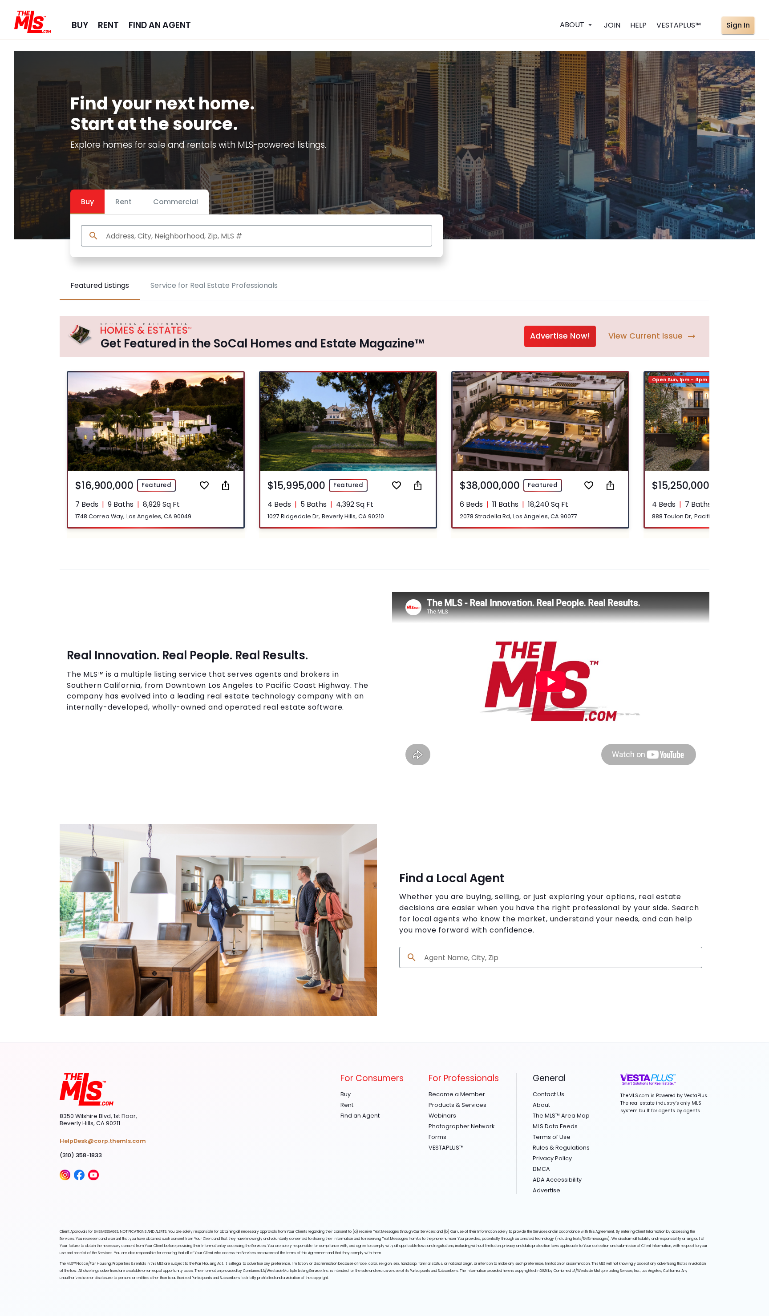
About (541, 1105)
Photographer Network (461, 1126)
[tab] (100, 285)
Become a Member (457, 1094)
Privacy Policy (552, 1158)
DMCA (541, 1169)
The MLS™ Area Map (561, 1115)
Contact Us (548, 1094)
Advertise (546, 1190)
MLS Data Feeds (555, 1126)
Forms (437, 1137)
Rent (123, 202)
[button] (156, 449)
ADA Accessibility (557, 1179)
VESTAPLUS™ (446, 1147)
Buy (87, 202)
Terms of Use (552, 1137)
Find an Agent (360, 1115)
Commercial (175, 202)
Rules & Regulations (561, 1147)
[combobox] (265, 236)
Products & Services (457, 1105)
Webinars (442, 1115)
